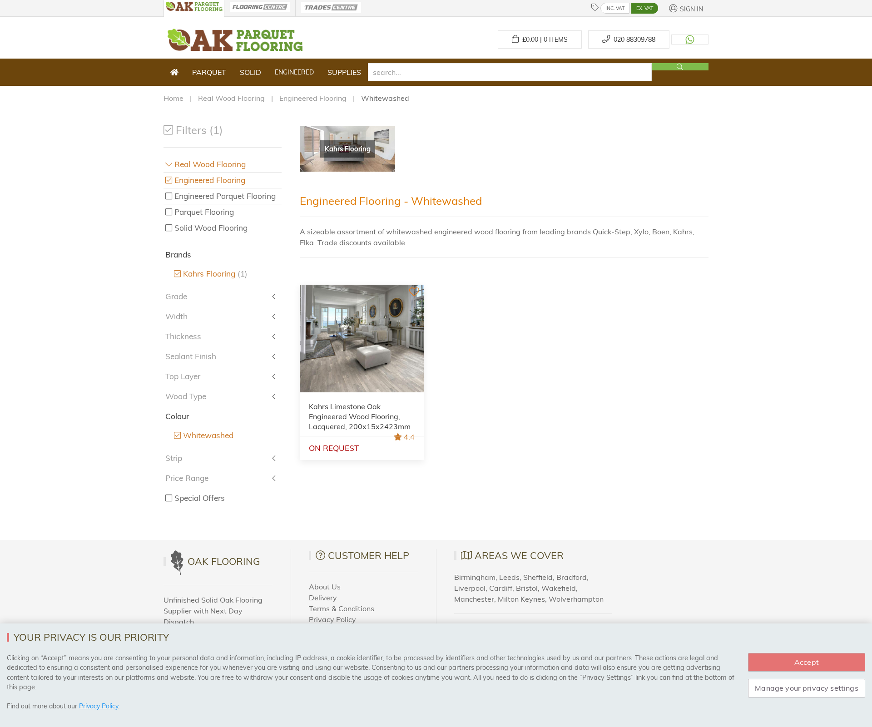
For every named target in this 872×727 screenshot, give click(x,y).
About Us (325, 586)
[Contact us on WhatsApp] (689, 40)
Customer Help (368, 555)
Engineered (294, 72)
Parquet (209, 72)
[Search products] (680, 66)
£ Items (543, 39)
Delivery (323, 597)
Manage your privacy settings (806, 687)
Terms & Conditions (341, 608)
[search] (510, 72)
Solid (250, 72)
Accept (806, 662)
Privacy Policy (332, 619)
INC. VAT (614, 8)
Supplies (344, 72)
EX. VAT (644, 8)
